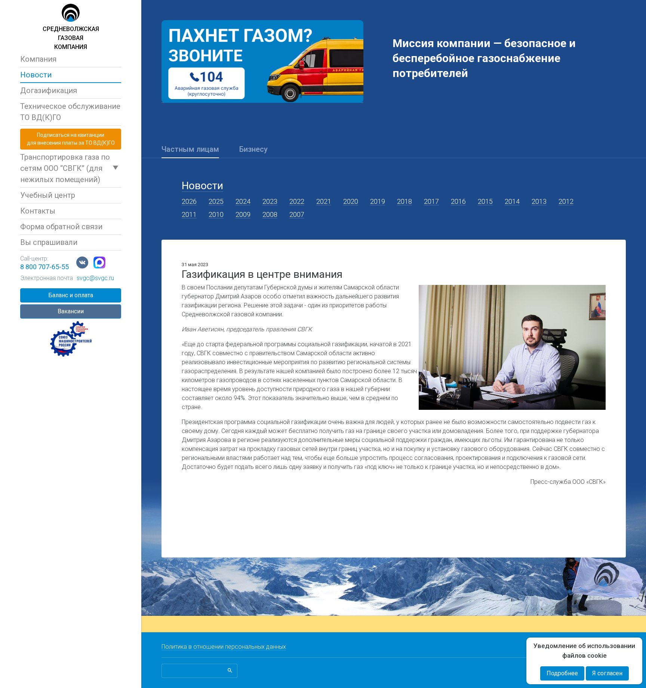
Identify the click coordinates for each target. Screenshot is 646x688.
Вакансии (71, 311)
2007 (296, 214)
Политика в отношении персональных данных (224, 646)
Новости (36, 74)
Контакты (37, 210)
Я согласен (607, 673)
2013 (539, 201)
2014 (512, 201)
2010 (216, 214)
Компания (38, 59)
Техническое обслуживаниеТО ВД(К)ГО (70, 112)
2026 (189, 201)
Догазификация (48, 90)
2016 (458, 201)
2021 (323, 201)
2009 (243, 214)
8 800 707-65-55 (44, 267)
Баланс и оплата (70, 295)
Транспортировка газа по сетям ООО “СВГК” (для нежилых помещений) (65, 168)
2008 (269, 214)
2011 (189, 214)
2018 (404, 201)
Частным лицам (190, 149)
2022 (296, 201)
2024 (243, 201)
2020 (350, 201)
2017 (431, 201)
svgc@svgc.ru (95, 278)
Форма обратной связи (61, 226)
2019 (377, 201)
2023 (269, 201)
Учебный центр (47, 195)
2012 (566, 201)
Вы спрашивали (48, 242)
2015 (485, 201)
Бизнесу (253, 149)
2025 (216, 201)
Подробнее (562, 673)
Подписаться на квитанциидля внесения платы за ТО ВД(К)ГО (71, 139)
